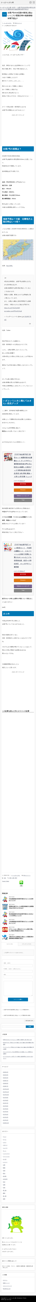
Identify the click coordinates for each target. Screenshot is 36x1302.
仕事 (4, 1165)
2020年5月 (5, 1083)
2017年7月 (5, 1103)
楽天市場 (23, 484)
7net (23, 500)
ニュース (5, 1148)
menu (34, 2)
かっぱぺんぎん (8, 23)
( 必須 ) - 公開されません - (12, 968)
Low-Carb (8, 1299)
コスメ (4, 1142)
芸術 (4, 1187)
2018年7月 (5, 1086)
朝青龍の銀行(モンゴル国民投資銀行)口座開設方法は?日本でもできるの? (21, 907)
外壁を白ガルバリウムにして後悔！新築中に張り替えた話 (17, 1039)
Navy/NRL (9, 265)
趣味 (4, 1193)
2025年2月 (5, 1072)
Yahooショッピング (23, 495)
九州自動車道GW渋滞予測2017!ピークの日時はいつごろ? (21, 922)
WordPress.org (6, 1288)
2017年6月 (5, 1106)
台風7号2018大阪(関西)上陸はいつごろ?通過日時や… (17, 1009)
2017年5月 (5, 1108)
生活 (5, 877)
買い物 (4, 1190)
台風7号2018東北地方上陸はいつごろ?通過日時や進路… (17, 1015)
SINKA (2, 1299)
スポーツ (5, 1145)
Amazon (23, 490)
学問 (4, 1170)
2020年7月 (5, 1080)
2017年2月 (5, 1117)
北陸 (10, 877)
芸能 (4, 1184)
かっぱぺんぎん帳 (7, 2)
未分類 (4, 1176)
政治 (4, 1173)
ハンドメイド (6, 1153)
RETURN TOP (29, 1020)
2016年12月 (6, 1123)
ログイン (5, 1280)
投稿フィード (6, 1283)
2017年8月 (5, 1100)
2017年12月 (6, 1089)
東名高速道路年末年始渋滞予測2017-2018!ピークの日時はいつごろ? (21, 914)
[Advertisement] (19, 130)
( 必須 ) (7, 963)
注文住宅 (5, 1179)
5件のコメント (18, 23)
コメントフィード (7, 1285)
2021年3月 (5, 1074)
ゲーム (4, 1139)
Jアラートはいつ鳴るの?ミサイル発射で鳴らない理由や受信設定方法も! (21, 929)
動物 (4, 1167)
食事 (4, 1198)
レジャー (5, 1162)
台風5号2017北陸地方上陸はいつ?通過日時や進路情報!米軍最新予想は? (21, 937)
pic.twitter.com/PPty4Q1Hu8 (13, 311)
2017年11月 (6, 1092)
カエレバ (22, 480)
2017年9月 (5, 1097)
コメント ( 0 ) (9, 944)
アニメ (4, 1136)
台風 (13, 877)
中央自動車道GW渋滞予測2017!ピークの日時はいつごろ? (21, 899)
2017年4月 (5, 1111)
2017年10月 (6, 1094)
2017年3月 (5, 1114)
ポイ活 (4, 1159)
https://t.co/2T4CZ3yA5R (12, 308)
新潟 (16, 877)
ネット (4, 1150)
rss (31, 2)
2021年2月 (5, 1077)
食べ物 (4, 1196)
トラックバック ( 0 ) (26, 944)
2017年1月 (5, 1120)
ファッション (6, 1156)
